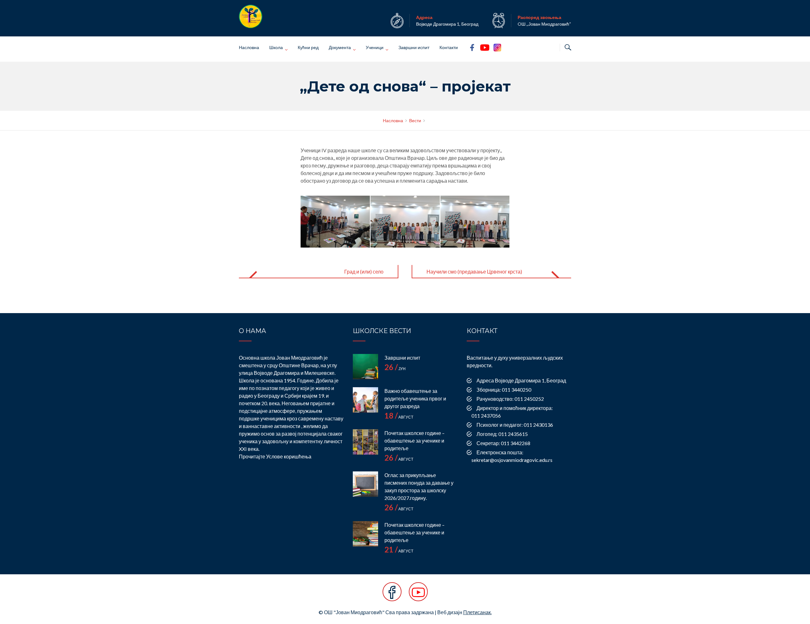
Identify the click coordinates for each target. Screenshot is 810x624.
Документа (340, 47)
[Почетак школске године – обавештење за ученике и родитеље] (365, 442)
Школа (276, 47)
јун (395, 368)
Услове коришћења (288, 456)
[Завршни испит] (365, 366)
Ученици (374, 47)
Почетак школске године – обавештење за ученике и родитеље (414, 440)
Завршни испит (413, 47)
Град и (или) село (363, 271)
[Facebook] (392, 595)
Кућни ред (308, 47)
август (398, 417)
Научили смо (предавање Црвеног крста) (474, 271)
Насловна (249, 47)
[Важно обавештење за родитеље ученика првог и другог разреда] (365, 400)
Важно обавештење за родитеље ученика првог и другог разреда (415, 398)
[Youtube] (418, 595)
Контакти (448, 47)
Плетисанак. (477, 612)
